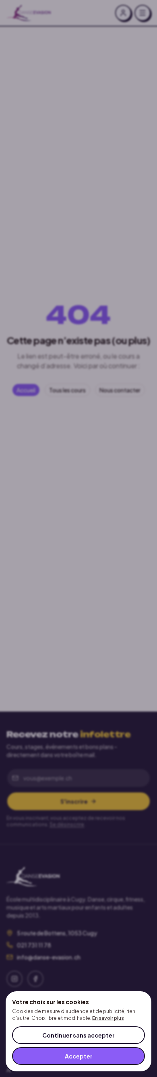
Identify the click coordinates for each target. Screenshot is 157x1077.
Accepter (79, 1056)
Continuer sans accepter (78, 1035)
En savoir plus (108, 1018)
